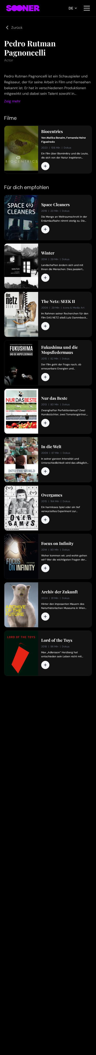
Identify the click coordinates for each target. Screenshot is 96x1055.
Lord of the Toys (56, 640)
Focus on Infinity (57, 543)
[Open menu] (87, 8)
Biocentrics (52, 131)
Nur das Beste (54, 398)
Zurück (17, 27)
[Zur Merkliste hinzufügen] (45, 166)
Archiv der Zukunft (59, 591)
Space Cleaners (55, 204)
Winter (47, 253)
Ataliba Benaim (55, 137)
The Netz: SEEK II (58, 301)
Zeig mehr (12, 101)
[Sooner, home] (22, 8)
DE (71, 8)
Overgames (51, 495)
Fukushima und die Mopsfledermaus (59, 350)
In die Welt (51, 446)
